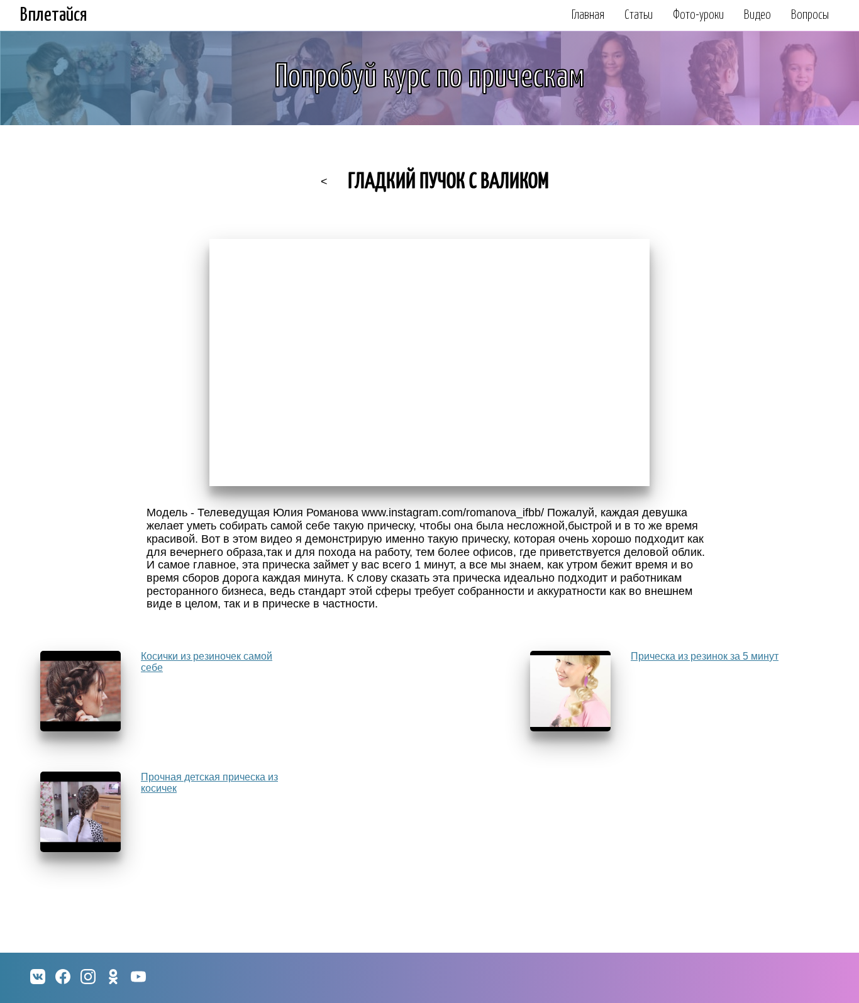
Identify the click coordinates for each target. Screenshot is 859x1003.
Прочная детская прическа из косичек (209, 783)
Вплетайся (53, 15)
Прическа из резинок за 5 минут (705, 656)
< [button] (324, 181)
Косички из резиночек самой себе (206, 662)
